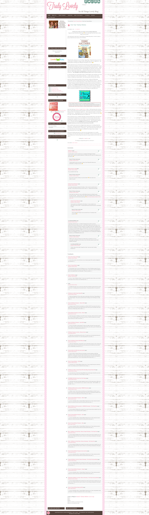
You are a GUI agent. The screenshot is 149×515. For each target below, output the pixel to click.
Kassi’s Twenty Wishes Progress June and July (77, 450)
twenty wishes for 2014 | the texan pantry (76, 350)
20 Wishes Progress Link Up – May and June (77, 332)
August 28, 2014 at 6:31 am (72, 470)
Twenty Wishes (61, 15)
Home (49, 15)
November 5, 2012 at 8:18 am (76, 210)
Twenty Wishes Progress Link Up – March (76, 312)
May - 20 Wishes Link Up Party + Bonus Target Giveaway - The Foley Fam (82, 431)
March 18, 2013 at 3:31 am (72, 304)
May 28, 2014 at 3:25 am (71, 432)
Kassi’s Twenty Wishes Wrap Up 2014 (75, 487)
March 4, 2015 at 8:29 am (72, 488)
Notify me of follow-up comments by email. (75, 501)
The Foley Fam (55, 87)
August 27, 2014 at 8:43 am (72, 460)
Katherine (70, 150)
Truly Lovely (64, 11)
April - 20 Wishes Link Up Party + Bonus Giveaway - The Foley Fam (81, 441)
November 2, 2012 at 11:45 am (72, 185)
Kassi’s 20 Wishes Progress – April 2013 (76, 322)
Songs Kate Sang (55, 89)
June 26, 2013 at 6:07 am (72, 333)
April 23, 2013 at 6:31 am (72, 323)
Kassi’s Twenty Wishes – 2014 (74, 361)
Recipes (93, 15)
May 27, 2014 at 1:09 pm (71, 424)
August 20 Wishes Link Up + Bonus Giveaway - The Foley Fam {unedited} (82, 459)
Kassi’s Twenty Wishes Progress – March (76, 397)
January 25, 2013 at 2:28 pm (72, 294)
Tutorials (87, 15)
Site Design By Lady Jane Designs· (86, 512)
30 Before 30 (77, 109)
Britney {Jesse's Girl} (72, 168)
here (84, 138)
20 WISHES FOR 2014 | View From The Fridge (77, 378)
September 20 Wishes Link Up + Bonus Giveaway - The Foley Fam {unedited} (83, 477)
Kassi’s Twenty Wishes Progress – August (76, 469)
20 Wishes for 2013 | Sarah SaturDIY (75, 293)
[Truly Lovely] (53, 110)
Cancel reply (91, 496)
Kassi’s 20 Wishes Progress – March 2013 (76, 302)
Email (69, 499)
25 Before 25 (84, 109)
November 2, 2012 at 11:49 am (73, 192)
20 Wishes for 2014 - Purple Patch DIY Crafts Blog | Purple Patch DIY (81, 369)
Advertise (70, 15)
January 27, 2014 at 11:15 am (72, 362)
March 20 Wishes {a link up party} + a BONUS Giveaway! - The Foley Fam (82, 406)
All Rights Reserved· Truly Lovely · (70, 512)
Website (69, 500)
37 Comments (77, 29)
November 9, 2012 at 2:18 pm (72, 284)
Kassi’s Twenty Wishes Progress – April (76, 414)
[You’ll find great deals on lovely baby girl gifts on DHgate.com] (57, 60)
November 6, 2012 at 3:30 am (72, 266)
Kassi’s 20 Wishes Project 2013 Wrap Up (76, 340)
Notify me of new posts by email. (73, 503)
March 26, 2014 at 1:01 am (72, 407)
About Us (53, 15)
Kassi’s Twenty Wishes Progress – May (76, 423)
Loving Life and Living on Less (57, 91)
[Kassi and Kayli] (57, 24)
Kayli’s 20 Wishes (71, 275)
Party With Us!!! (51, 17)
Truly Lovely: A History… (52, 125)
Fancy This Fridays (77, 15)
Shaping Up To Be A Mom (56, 90)
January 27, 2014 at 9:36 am (72, 351)
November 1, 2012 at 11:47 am (73, 160)
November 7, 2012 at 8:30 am (72, 276)
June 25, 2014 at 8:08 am (72, 442)
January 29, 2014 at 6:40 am (72, 379)
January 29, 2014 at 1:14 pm (72, 389)
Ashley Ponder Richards (73, 183)
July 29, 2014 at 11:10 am (72, 452)
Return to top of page (74, 513)
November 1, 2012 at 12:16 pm (74, 175)
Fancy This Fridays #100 (73, 256)
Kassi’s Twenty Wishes (72, 265)
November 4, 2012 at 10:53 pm (75, 202)
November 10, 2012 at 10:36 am (75, 245)
